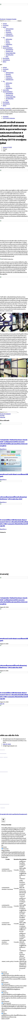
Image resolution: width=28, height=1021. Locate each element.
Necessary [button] (4, 847)
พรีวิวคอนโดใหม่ (9, 29)
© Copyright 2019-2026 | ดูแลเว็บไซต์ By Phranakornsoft (13, 814)
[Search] (18, 412)
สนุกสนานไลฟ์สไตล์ (7, 48)
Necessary (6, 849)
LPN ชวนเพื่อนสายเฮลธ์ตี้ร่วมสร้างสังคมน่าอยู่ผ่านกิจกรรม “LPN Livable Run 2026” (13, 498)
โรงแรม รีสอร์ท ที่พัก (10, 53)
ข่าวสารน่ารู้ (5, 25)
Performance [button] (4, 982)
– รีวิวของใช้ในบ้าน (4, 791)
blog (7, 56)
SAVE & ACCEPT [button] (5, 1019)
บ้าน (4, 37)
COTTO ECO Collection (9, 118)
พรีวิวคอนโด (5, 760)
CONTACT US (5, 811)
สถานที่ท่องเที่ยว (9, 55)
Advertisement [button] (5, 1001)
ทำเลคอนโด (8, 32)
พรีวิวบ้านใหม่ (9, 39)
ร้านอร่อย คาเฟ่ (9, 51)
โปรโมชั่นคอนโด (9, 36)
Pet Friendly (6, 58)
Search (2, 21)
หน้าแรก (5, 24)
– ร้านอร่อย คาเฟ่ (4, 789)
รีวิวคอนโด (8, 30)
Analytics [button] (3, 991)
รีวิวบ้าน (7, 41)
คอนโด (4, 27)
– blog (1, 787)
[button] (14, 64)
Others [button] (3, 1012)
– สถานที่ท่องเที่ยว (4, 793)
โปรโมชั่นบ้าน (9, 44)
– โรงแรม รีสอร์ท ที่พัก (5, 794)
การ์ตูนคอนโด (9, 34)
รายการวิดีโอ (6, 46)
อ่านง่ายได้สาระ (6, 60)
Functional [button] (4, 972)
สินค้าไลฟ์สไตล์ (9, 49)
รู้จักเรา (4, 62)
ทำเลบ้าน (8, 43)
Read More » (3, 449)
